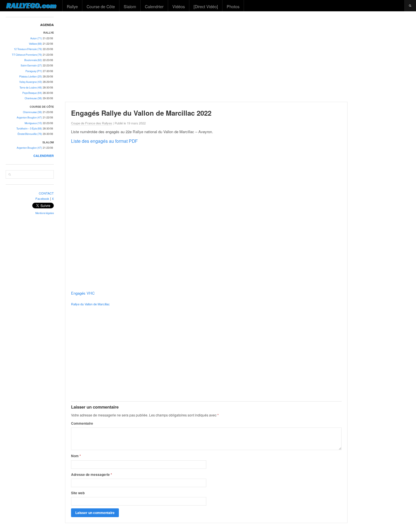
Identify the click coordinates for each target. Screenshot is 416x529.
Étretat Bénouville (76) (30, 134)
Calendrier (154, 6)
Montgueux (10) (33, 123)
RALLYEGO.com (31, 5)
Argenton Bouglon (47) (29, 117)
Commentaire (82, 423)
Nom (76, 455)
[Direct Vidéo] (206, 6)
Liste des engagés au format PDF (104, 141)
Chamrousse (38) (32, 112)
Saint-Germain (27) (31, 65)
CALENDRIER (43, 156)
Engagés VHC (83, 293)
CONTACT (46, 193)
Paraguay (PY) (33, 71)
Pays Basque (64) (32, 93)
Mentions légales (44, 213)
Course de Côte (101, 6)
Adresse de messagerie (91, 474)
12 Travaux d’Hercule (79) (28, 49)
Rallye (72, 6)
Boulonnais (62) (33, 60)
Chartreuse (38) (33, 98)
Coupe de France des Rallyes (91, 123)
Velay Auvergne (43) (30, 82)
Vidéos (178, 6)
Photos (233, 6)
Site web (78, 492)
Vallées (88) (35, 44)
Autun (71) (36, 38)
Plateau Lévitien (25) (30, 76)
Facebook (42, 198)
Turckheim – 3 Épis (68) (29, 128)
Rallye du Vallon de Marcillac (90, 304)
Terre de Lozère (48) (31, 87)
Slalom (130, 6)
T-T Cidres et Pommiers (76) (27, 55)
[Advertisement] (238, 56)
